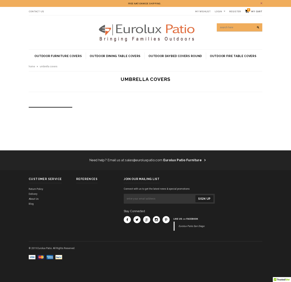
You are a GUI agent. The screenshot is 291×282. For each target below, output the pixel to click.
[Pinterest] (166, 219)
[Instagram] (156, 219)
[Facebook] (127, 219)
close (261, 3)
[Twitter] (137, 219)
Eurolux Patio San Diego (191, 226)
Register (235, 11)
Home (32, 66)
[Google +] (146, 219)
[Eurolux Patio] (146, 32)
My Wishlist (203, 11)
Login (218, 11)
